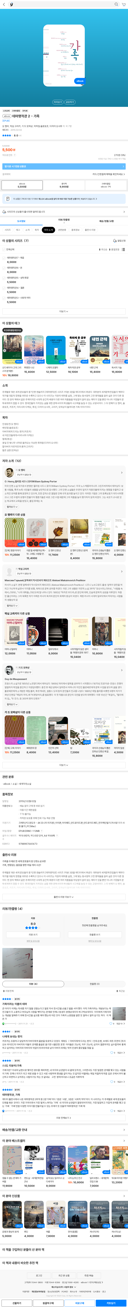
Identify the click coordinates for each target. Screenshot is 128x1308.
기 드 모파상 (27, 126)
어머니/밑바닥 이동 (14, 637)
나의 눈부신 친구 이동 (77, 1166)
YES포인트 (7, 155)
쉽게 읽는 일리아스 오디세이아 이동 (56, 1166)
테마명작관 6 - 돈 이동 (67, 270)
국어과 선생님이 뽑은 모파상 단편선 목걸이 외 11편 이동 (102, 736)
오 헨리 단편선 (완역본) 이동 (80, 539)
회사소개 (73, 1291)
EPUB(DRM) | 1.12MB (29, 830)
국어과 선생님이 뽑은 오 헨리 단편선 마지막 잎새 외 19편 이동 (102, 539)
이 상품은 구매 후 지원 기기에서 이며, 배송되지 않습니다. (54, 199)
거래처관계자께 (85, 1291)
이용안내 (6, 805)
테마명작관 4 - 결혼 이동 (67, 290)
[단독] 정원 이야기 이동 (14, 539)
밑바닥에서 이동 (58, 638)
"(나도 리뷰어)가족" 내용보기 (64, 1071)
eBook (6, 783)
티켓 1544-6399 (52, 1282)
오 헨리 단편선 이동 (58, 539)
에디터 (5, 129)
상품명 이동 (12, 356)
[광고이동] (116, 4)
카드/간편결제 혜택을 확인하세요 (108, 174)
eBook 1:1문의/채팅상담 (91, 1282)
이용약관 (25, 1291)
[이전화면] (4, 4)
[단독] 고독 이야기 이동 (14, 736)
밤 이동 (80, 742)
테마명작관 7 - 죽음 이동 (67, 260)
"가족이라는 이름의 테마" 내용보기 (64, 1011)
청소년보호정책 (53, 1291)
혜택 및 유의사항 (33, 941)
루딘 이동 (34, 1221)
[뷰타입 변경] (124, 249)
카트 (124, 5)
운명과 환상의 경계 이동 (12, 1221)
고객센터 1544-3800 (33, 1282)
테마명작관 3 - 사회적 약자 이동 (67, 300)
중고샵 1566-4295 (70, 1282)
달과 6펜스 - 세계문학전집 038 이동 (99, 1166)
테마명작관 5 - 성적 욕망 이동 (67, 280)
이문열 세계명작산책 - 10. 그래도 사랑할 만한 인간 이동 (36, 539)
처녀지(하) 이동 (99, 1221)
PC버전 (65, 1291)
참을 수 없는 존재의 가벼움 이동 (12, 1166)
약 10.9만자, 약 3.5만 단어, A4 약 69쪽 (37, 835)
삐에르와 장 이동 (36, 736)
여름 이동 (56, 1221)
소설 (15, 783)
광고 (104, 1291)
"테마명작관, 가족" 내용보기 (64, 1100)
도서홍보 (96, 1291)
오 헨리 (5, 126)
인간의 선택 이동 (58, 737)
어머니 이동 (36, 637)
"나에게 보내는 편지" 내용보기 (64, 1042)
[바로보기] (17, 963)
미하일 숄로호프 (41, 126)
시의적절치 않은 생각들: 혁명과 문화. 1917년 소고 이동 (80, 637)
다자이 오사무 (56, 126)
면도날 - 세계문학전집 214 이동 (34, 1166)
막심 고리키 (15, 126)
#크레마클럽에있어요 (12, 330)
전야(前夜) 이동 (77, 1221)
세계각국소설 (25, 783)
